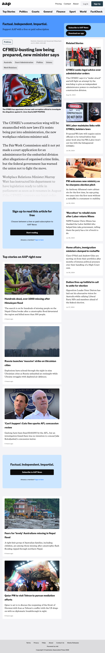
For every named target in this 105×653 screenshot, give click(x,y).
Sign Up (97, 4)
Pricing (58, 4)
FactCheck (96, 11)
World (83, 11)
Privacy (36, 643)
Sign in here (39, 240)
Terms (28, 643)
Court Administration (24, 62)
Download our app (76, 33)
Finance (60, 11)
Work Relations (10, 67)
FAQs (44, 643)
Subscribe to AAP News (78, 27)
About (75, 4)
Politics (23, 11)
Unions (49, 62)
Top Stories (9, 11)
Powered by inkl (52, 646)
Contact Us (60, 643)
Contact (67, 4)
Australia (8, 62)
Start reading (32, 232)
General (48, 11)
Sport (72, 11)
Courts (35, 11)
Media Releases (73, 643)
